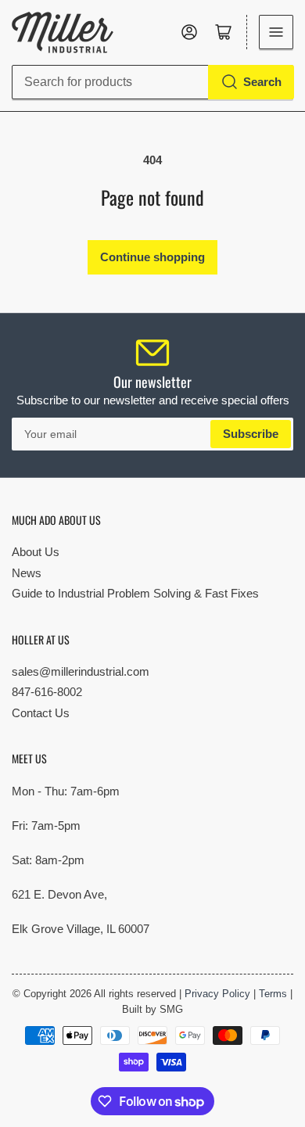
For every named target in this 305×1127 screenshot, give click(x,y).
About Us (35, 551)
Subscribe (250, 433)
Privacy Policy (217, 994)
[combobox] (152, 82)
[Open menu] (276, 32)
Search (262, 81)
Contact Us (41, 713)
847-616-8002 (47, 691)
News (26, 573)
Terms (273, 994)
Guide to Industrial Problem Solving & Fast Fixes (135, 593)
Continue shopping (152, 257)
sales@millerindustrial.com (80, 671)
